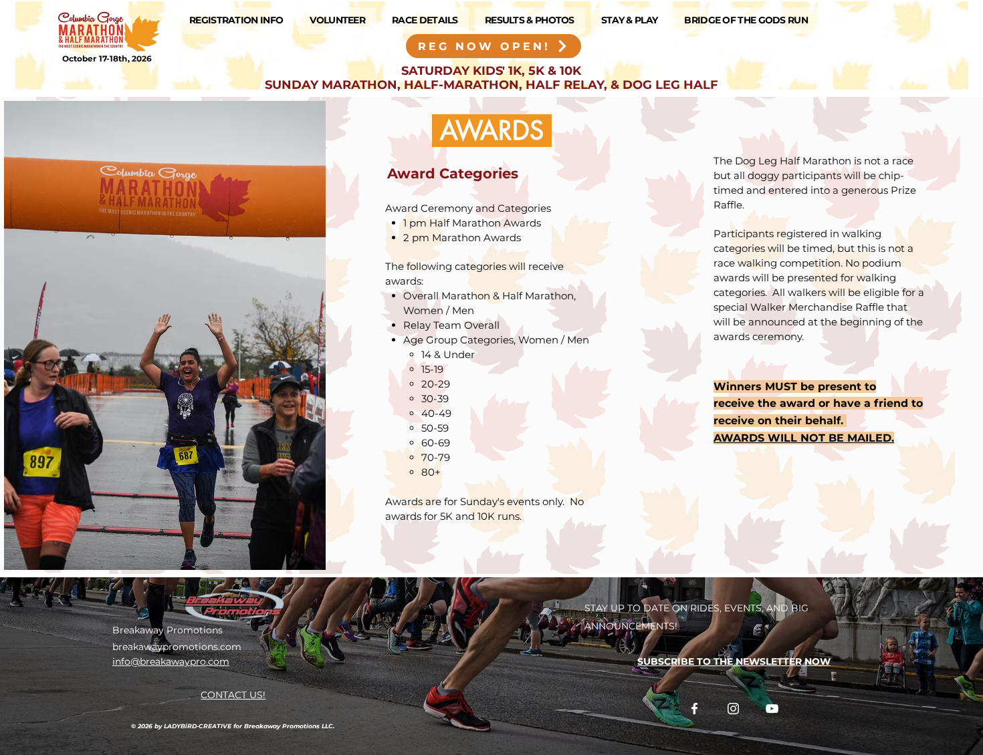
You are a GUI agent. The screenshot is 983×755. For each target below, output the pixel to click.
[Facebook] (694, 708)
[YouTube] (772, 708)
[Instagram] (733, 708)
